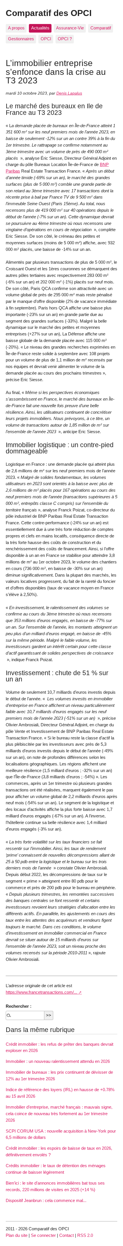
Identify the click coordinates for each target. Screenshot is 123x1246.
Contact (66, 1235)
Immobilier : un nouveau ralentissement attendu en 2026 (58, 1061)
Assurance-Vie (70, 27)
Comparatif (100, 27)
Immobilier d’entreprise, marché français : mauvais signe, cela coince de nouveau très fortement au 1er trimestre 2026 (59, 1114)
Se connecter (43, 1235)
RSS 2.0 (85, 1235)
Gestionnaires (21, 38)
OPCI (46, 38)
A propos (16, 27)
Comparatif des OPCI (49, 13)
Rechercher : (18, 1006)
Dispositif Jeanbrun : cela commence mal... (46, 1200)
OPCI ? (65, 38)
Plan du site (16, 1235)
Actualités (40, 27)
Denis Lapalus (69, 93)
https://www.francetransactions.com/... (41, 992)
